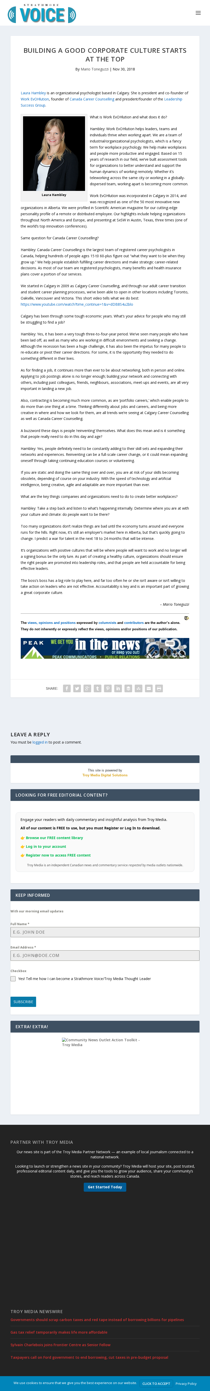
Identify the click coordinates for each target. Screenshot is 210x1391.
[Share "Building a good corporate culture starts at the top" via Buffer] (128, 688)
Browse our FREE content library (54, 837)
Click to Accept (156, 1383)
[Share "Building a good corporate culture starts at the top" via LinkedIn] (118, 688)
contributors (134, 623)
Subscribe (23, 1001)
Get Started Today (105, 1186)
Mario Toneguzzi (95, 69)
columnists (107, 623)
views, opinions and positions (52, 623)
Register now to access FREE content (58, 855)
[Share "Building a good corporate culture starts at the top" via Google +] (87, 688)
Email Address (23, 947)
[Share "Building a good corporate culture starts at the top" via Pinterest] (108, 688)
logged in (40, 742)
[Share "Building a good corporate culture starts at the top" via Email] (149, 688)
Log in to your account (46, 846)
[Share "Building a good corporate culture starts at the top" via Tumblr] (97, 688)
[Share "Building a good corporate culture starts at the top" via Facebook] (67, 688)
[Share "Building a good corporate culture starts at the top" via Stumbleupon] (138, 688)
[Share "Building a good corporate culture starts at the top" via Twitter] (77, 688)
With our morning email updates (37, 911)
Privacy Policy (186, 1383)
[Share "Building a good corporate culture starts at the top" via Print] (159, 688)
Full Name (19, 924)
